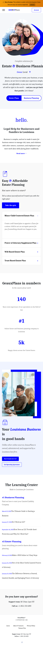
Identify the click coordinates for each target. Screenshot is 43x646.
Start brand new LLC (10, 459)
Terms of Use (22, 628)
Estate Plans (14, 98)
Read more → (21, 153)
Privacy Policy (31, 626)
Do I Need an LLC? (18, 522)
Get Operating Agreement (12, 464)
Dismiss (32, 4)
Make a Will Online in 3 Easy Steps (24, 555)
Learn (8, 626)
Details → (9, 234)
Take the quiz (10, 205)
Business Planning (31, 98)
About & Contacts (18, 626)
